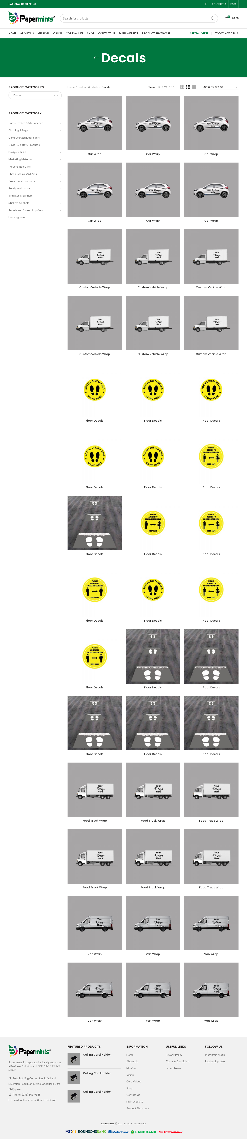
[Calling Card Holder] (74, 1059)
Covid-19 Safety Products (24, 144)
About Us (132, 1061)
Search (213, 18)
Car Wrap (95, 154)
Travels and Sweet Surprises (25, 210)
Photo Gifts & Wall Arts (22, 173)
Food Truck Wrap (95, 820)
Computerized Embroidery (24, 137)
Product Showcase (137, 1108)
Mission (131, 1068)
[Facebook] (206, 4)
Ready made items (19, 188)
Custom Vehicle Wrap (94, 287)
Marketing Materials (20, 159)
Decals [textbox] (17, 95)
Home (71, 87)
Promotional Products (21, 181)
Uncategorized (17, 217)
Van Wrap (95, 954)
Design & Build (17, 152)
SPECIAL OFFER (199, 33)
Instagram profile (215, 1054)
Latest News (173, 1068)
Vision (130, 1074)
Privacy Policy (174, 1054)
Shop (129, 1088)
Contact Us (133, 1094)
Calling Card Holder (97, 1054)
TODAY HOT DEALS (227, 33)
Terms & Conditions (178, 1061)
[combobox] (35, 95)
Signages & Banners (20, 195)
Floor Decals (94, 420)
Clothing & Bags (18, 130)
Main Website (134, 1101)
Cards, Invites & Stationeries (25, 123)
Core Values (133, 1081)
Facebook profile (215, 1061)
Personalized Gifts (19, 166)
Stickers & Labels (18, 202)
